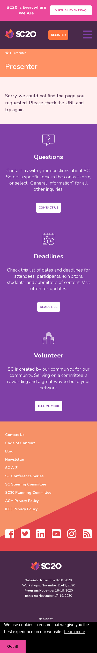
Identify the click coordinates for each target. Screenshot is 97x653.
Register (58, 35)
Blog (9, 451)
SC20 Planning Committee (28, 492)
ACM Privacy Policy (22, 500)
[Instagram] (71, 536)
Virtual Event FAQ (71, 10)
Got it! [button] (12, 646)
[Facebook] (9, 536)
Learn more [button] (74, 632)
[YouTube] (56, 536)
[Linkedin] (40, 536)
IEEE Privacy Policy (21, 509)
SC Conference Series (24, 476)
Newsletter (14, 459)
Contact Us (48, 207)
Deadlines (48, 307)
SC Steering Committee (25, 484)
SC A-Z (11, 467)
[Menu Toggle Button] (87, 35)
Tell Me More (49, 406)
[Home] (7, 53)
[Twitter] (25, 536)
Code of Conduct (20, 443)
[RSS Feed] (87, 536)
